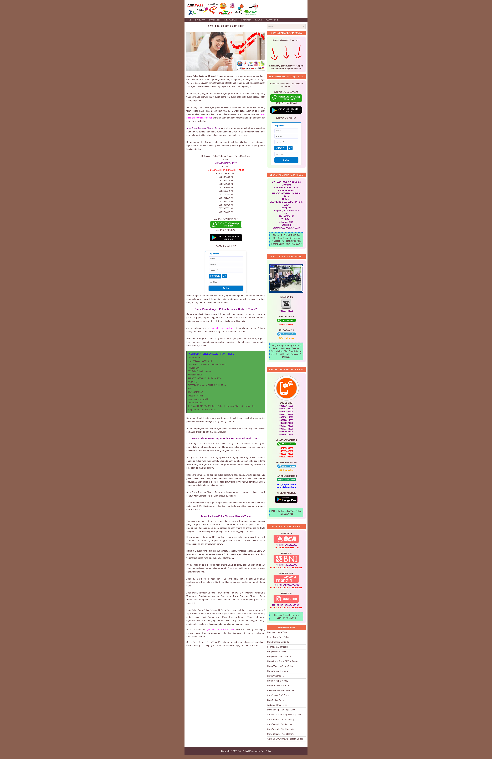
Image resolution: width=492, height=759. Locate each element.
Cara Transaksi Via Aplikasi (279, 724)
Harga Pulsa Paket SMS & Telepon (283, 661)
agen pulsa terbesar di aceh (222, 328)
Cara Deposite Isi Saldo (278, 642)
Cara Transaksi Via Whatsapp (280, 719)
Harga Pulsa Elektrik (276, 652)
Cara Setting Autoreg (276, 700)
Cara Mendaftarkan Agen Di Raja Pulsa (285, 715)
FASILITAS (258, 20)
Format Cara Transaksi (277, 647)
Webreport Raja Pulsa (277, 705)
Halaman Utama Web (277, 632)
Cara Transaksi (230, 20)
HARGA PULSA (246, 20)
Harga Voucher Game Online (280, 666)
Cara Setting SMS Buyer (278, 695)
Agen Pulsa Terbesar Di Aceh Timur (226, 25)
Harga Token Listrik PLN (278, 685)
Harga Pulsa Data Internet (279, 656)
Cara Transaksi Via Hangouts (280, 729)
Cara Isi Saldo (214, 20)
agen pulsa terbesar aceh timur (220, 629)
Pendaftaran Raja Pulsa (278, 637)
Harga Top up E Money (277, 671)
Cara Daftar (200, 20)
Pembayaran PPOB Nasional (280, 690)
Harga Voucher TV (275, 676)
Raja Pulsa (243, 751)
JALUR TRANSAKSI (271, 20)
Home (188, 20)
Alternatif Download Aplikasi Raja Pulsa (285, 739)
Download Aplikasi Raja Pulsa (281, 710)
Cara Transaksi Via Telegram (280, 734)
